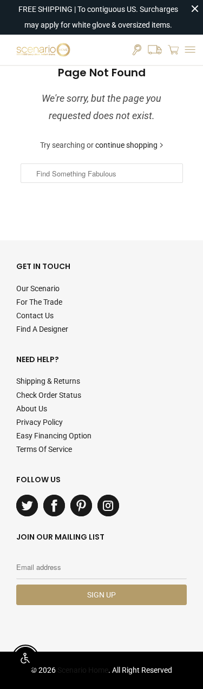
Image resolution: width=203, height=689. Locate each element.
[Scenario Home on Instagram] (108, 505)
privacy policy (39, 422)
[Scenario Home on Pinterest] (81, 505)
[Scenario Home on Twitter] (27, 505)
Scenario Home (82, 670)
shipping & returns (48, 381)
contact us (35, 315)
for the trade (39, 302)
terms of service (44, 449)
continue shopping (127, 145)
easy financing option (53, 435)
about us (31, 408)
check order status (48, 395)
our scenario (38, 288)
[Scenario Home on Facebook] (54, 505)
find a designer (42, 329)
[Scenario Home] (43, 50)
